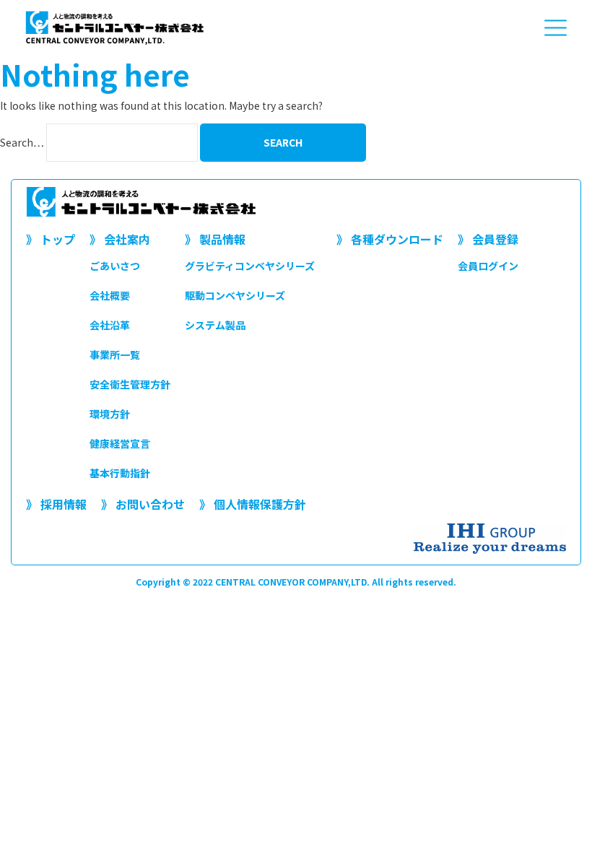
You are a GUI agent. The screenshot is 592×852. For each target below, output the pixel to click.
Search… (22, 142)
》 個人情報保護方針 (252, 504)
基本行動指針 (120, 473)
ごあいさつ (115, 265)
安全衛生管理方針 (130, 384)
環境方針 (110, 414)
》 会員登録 (488, 239)
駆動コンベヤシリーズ (235, 295)
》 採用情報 (56, 504)
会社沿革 (110, 325)
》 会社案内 (120, 239)
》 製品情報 (215, 239)
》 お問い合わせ (143, 504)
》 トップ (50, 239)
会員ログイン (488, 265)
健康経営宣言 (120, 443)
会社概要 (110, 295)
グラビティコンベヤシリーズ (250, 265)
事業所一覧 (115, 354)
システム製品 (215, 325)
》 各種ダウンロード (389, 239)
